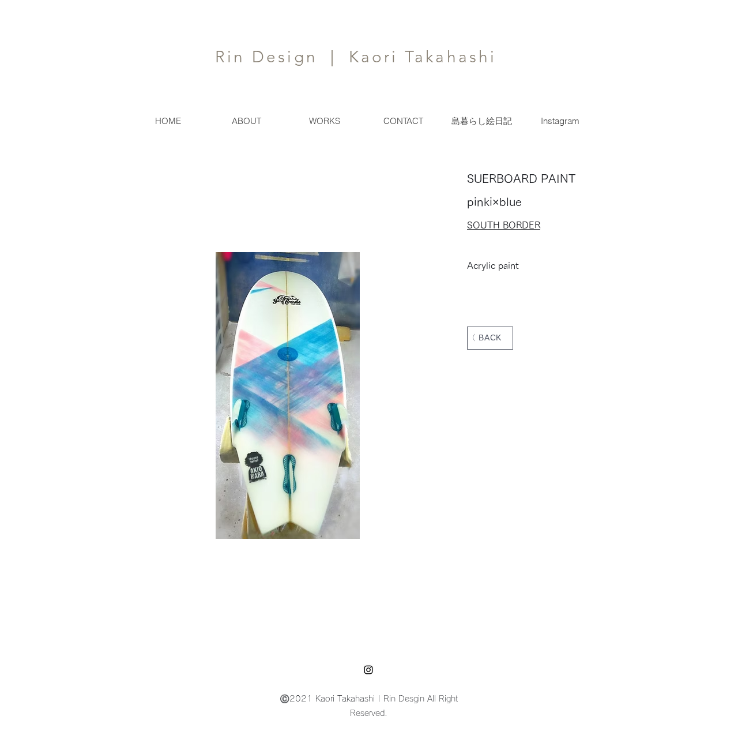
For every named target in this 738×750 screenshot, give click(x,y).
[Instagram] (368, 670)
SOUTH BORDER (503, 225)
